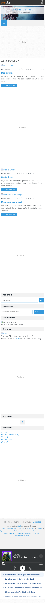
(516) (4, 437)
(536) (10, 434)
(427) (6, 439)
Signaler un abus (6, 531)
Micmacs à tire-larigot (11, 202)
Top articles (30, 528)
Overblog (37, 522)
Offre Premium (9, 533)
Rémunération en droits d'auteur (32, 531)
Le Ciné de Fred (22, 9)
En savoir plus (9, 85)
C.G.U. (16, 531)
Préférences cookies (22, 536)
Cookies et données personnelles (28, 533)
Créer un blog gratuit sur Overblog (12, 528)
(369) (4, 442)
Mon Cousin (7, 73)
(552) (4, 432)
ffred (17, 338)
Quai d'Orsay (7, 177)
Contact (39, 528)
